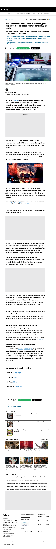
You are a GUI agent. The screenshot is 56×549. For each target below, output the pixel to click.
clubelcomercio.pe (15, 541)
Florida (8, 13)
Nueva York (22, 13)
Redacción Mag (12, 92)
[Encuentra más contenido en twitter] (10, 48)
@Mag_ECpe (17, 373)
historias (13, 406)
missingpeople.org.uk (25, 349)
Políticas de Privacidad (25, 517)
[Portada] (6, 517)
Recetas (48, 528)
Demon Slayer (46, 13)
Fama (39, 524)
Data (47, 520)
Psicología (28, 13)
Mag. (15, 377)
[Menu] (2, 9)
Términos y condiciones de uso (27, 514)
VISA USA (40, 13)
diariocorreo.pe (46, 541)
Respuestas (41, 516)
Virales (40, 528)
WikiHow (40, 339)
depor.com (31, 541)
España (19, 406)
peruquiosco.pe (6, 544)
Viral (8, 406)
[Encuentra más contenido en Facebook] (7, 48)
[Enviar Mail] (6, 92)
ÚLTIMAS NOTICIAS (12, 474)
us (39, 520)
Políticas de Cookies (25, 519)
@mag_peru (18, 387)
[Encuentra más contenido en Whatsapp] (13, 48)
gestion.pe (24, 541)
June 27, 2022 (25, 203)
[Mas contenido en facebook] (25, 531)
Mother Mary (34, 13)
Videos (47, 516)
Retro (47, 524)
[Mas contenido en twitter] (28, 531)
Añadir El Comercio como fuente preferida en (38, 19)
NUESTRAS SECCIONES (42, 514)
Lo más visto (10, 411)
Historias (40, 531)
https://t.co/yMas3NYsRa (17, 202)
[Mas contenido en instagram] (30, 531)
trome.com (38, 541)
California (13, 13)
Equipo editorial (6, 518)
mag (13, 544)
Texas (17, 13)
